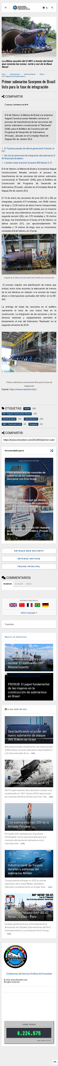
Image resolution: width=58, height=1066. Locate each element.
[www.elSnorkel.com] (22, 8)
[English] (13, 605)
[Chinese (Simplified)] (22, 605)
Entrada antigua (29, 559)
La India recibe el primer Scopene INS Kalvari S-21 (28, 163)
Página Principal (29, 566)
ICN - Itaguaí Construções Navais (14, 76)
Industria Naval (29, 74)
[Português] (37, 605)
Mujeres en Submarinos (16, 636)
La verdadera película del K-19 (28, 783)
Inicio (4, 74)
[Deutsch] (45, 605)
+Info (33, 753)
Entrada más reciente (29, 551)
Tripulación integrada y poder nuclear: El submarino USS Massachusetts (27, 663)
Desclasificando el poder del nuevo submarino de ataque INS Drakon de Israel (27, 735)
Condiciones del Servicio (18, 974)
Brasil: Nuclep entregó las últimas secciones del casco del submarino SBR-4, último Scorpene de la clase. (27, 503)
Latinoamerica (15, 74)
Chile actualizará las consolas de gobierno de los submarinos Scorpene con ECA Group (26, 475)
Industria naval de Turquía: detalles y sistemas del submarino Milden (25, 869)
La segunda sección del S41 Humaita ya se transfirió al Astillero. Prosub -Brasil (28, 531)
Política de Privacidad (41, 974)
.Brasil (41, 74)
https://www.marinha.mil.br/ (23, 389)
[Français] (30, 605)
